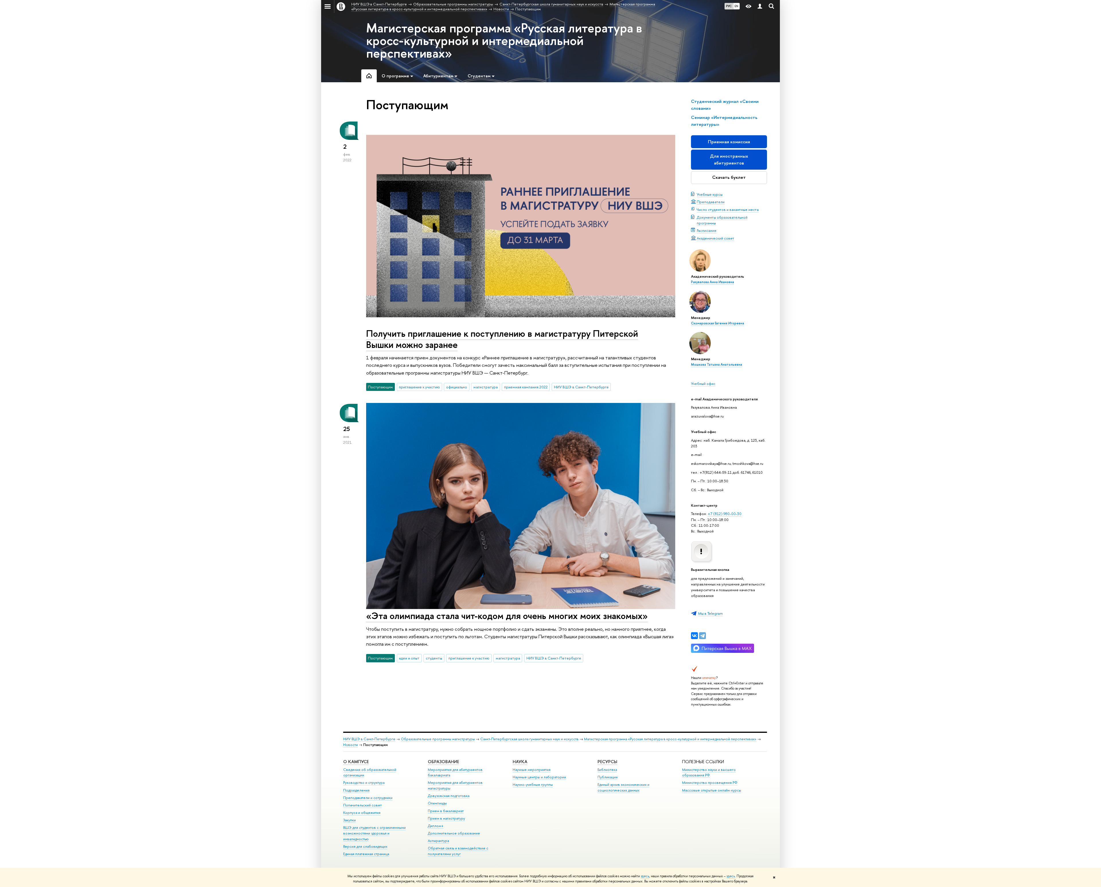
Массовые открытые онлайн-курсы (711, 790)
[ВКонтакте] (694, 635)
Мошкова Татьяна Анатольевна (716, 364)
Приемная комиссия (729, 142)
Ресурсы (607, 762)
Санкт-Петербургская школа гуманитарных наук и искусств (529, 739)
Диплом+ (436, 825)
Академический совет (715, 238)
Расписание (707, 230)
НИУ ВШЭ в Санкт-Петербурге (581, 386)
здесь (645, 876)
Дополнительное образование (454, 833)
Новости (350, 744)
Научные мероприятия (531, 769)
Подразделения (356, 790)
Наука (520, 762)
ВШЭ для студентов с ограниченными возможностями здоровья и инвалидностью (374, 833)
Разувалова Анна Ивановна (712, 282)
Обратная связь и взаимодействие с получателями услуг (458, 851)
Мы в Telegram (710, 613)
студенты (434, 658)
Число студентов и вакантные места (728, 209)
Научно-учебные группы (533, 784)
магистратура (485, 386)
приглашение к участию (419, 386)
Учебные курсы (710, 194)
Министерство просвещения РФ (709, 782)
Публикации (608, 777)
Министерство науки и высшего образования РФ (709, 772)
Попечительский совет (362, 805)
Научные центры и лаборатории (539, 777)
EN (736, 6)
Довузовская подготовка (448, 795)
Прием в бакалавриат (446, 810)
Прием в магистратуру (446, 818)
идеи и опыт (409, 658)
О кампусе (356, 762)
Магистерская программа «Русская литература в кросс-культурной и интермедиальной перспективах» (504, 40)
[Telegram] (702, 635)
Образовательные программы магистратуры (438, 739)
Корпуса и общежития (361, 812)
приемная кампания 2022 (526, 386)
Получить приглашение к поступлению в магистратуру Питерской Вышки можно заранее (502, 339)
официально (456, 386)
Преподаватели (711, 201)
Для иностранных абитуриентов (729, 159)
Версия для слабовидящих (365, 846)
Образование (443, 762)
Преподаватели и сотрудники (368, 797)
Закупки (349, 820)
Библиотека (607, 769)
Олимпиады (437, 803)
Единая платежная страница (366, 853)
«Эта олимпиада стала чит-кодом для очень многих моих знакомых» (507, 615)
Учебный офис (703, 383)
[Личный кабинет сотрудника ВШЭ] (760, 6)
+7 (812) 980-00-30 (724, 513)
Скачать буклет (729, 177)
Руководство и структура (363, 782)
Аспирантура (438, 840)
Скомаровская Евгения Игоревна (717, 323)
